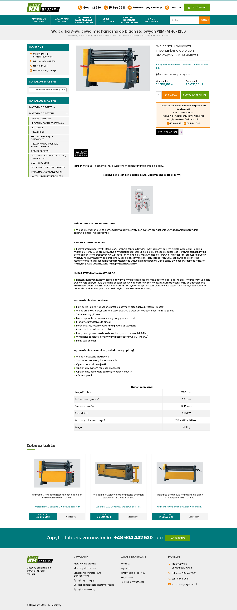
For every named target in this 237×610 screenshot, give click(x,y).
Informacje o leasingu (133, 572)
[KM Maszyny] (43, 7)
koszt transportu (183, 112)
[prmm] (113, 68)
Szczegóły (71, 516)
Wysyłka (125, 568)
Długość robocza (84, 392)
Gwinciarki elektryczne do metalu (48, 167)
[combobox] (48, 89)
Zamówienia (198, 7)
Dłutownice (37, 127)
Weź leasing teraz (167, 132)
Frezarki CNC (37, 132)
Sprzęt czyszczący (106, 20)
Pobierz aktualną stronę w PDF (176, 74)
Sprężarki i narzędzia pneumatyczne (129, 20)
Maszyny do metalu (61, 20)
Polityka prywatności (132, 582)
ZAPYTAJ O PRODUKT (194, 95)
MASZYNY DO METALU (41, 113)
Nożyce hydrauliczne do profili (47, 176)
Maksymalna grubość (87, 399)
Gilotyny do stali (40, 162)
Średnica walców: (84, 406)
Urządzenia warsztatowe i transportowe (84, 20)
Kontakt (175, 7)
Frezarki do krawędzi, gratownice (42, 138)
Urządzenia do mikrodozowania (47, 123)
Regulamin (127, 577)
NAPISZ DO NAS (177, 537)
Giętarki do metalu (40, 151)
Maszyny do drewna (39, 20)
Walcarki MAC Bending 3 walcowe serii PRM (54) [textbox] (48, 89)
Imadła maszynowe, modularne (46, 172)
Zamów (172, 95)
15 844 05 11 (116, 8)
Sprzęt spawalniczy (152, 20)
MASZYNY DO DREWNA (42, 107)
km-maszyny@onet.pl (147, 7)
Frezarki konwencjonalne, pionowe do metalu (44, 145)
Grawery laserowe (41, 118)
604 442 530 (92, 8)
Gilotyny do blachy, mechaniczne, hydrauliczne (48, 157)
